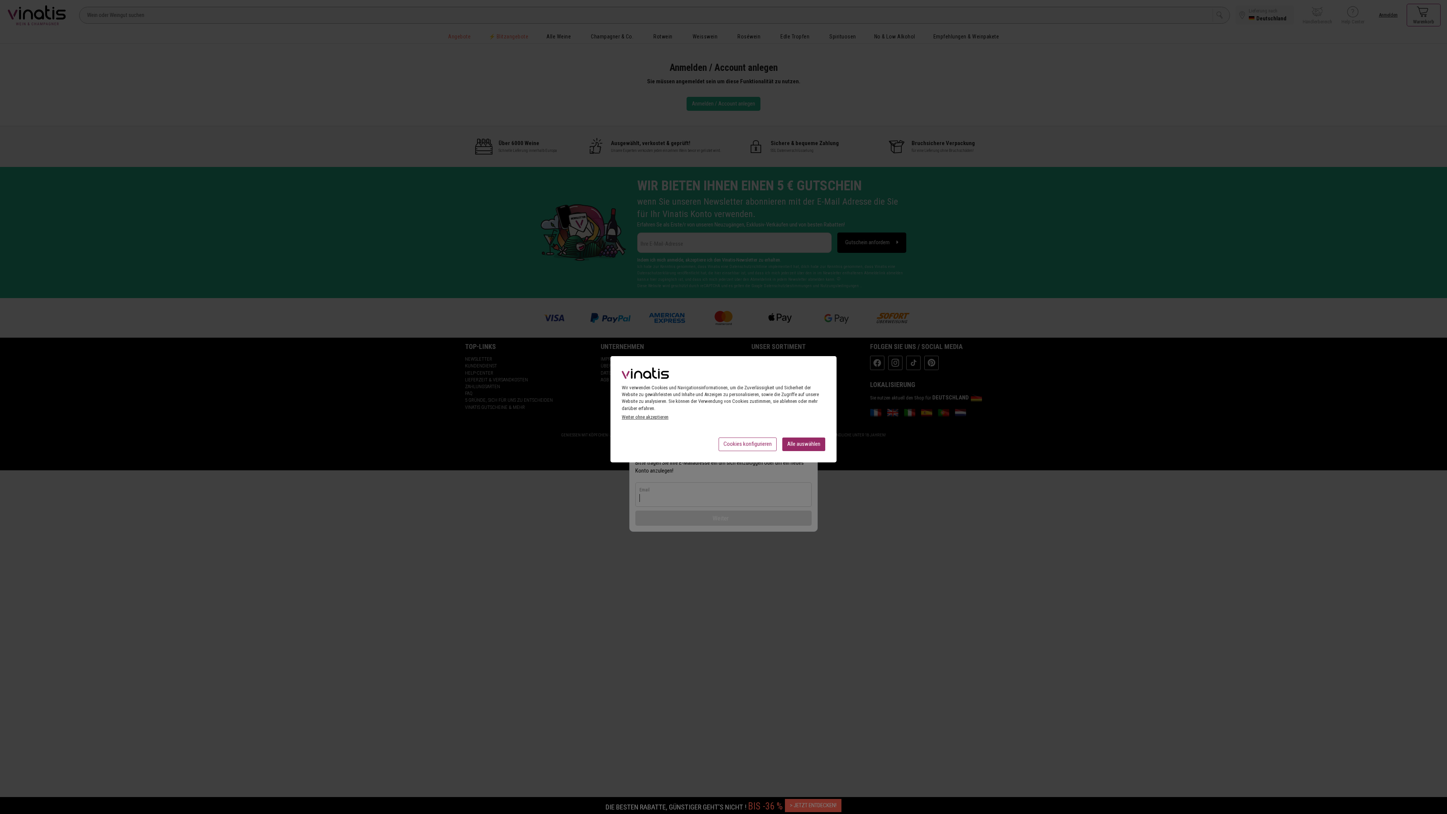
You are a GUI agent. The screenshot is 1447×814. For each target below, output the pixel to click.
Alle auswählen (803, 444)
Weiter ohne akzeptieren (645, 417)
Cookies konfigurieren (748, 444)
